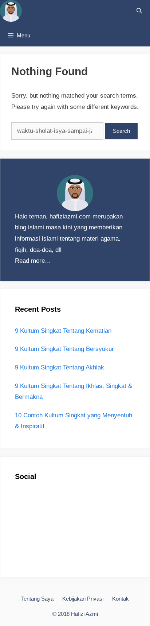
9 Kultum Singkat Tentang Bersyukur (64, 348)
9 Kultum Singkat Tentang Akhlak (59, 367)
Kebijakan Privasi (82, 599)
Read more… (33, 260)
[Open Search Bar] (139, 11)
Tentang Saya (37, 599)
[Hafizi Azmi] (11, 12)
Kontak (120, 599)
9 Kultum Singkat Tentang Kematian (63, 330)
